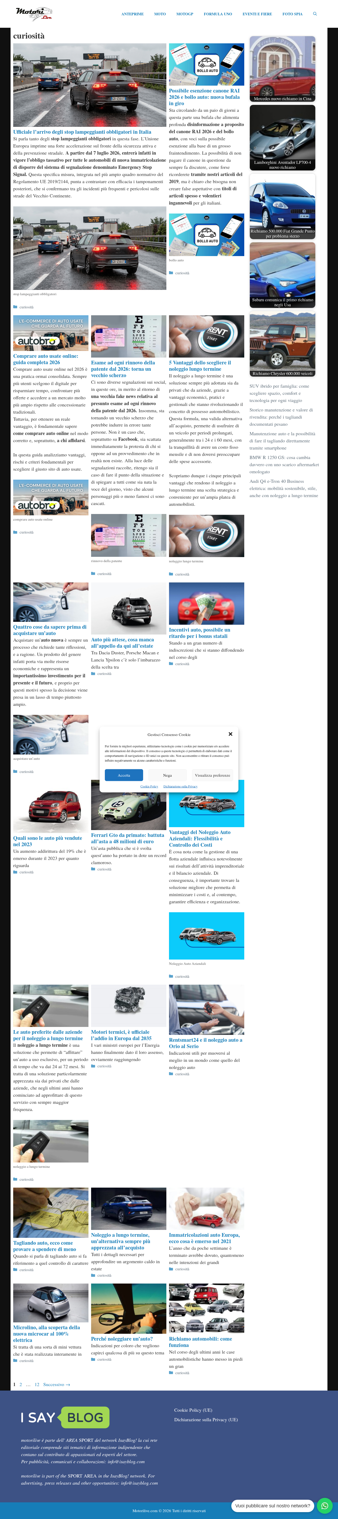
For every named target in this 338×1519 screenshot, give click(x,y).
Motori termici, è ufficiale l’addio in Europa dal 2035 (121, 1035)
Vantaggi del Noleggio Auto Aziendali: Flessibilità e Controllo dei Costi (200, 838)
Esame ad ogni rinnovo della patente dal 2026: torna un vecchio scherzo (123, 369)
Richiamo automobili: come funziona (200, 1342)
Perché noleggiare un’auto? (122, 1338)
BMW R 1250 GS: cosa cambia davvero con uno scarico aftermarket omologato (284, 464)
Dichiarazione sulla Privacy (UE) (206, 1419)
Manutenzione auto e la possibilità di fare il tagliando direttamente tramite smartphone (282, 440)
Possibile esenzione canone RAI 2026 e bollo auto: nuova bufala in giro (204, 97)
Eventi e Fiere (257, 14)
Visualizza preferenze (212, 775)
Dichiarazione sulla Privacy (180, 786)
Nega (167, 775)
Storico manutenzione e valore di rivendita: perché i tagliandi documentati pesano (281, 416)
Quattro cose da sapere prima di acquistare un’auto (50, 630)
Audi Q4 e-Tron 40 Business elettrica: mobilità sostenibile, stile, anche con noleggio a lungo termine (284, 488)
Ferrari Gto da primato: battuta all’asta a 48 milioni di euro (127, 838)
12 (37, 1384)
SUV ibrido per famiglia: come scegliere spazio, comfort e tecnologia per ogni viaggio (279, 393)
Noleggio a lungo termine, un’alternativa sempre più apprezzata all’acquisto (120, 1241)
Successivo (56, 1384)
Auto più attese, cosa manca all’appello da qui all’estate (122, 643)
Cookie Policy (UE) (193, 1410)
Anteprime (132, 14)
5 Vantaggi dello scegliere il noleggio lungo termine (200, 366)
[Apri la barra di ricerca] (315, 14)
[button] (230, 734)
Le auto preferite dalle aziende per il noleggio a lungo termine (48, 1035)
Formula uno (218, 14)
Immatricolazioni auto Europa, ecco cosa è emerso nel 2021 (204, 1238)
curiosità (27, 306)
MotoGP (184, 14)
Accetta (124, 775)
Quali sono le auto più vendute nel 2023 (47, 841)
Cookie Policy (149, 786)
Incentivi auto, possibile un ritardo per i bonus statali (199, 633)
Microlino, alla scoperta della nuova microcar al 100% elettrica (46, 1333)
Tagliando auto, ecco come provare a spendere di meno (44, 1246)
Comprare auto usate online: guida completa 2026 (45, 359)
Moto (160, 14)
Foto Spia (293, 14)
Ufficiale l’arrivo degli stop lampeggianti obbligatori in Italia (82, 132)
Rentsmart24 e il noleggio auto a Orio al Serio (205, 1043)
